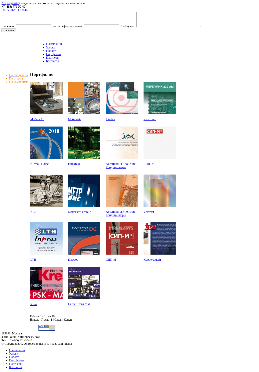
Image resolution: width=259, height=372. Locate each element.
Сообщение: (128, 26)
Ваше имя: (9, 26)
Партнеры (52, 57)
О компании (54, 44)
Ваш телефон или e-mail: (68, 26)
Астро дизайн (10, 3)
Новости (51, 50)
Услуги (50, 47)
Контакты (52, 61)
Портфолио (53, 54)
